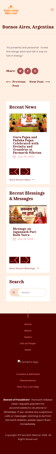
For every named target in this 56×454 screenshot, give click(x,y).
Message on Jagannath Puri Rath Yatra (24, 231)
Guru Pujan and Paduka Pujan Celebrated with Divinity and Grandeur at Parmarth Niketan (27, 145)
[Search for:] (32, 292)
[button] (14, 171)
